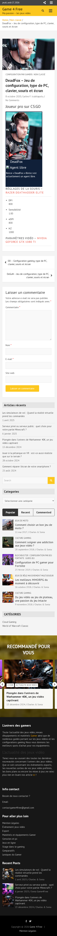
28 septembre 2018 (24, 549)
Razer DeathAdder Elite (25, 192)
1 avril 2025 (21, 879)
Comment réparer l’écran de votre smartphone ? (26, 466)
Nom (8, 345)
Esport (5, 830)
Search (51, 480)
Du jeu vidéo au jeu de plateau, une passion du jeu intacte (34, 598)
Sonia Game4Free (39, 891)
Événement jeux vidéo (13, 826)
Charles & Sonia (37, 532)
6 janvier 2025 (22, 891)
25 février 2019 (22, 569)
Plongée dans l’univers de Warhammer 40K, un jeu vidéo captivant (25, 696)
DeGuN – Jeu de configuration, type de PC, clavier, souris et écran (28, 275)
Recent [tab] (25, 512)
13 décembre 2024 (15, 704)
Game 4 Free (12, 9)
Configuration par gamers (19, 74)
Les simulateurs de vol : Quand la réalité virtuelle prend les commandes (33, 872)
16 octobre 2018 (23, 587)
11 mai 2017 (21, 532)
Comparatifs (8, 850)
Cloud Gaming (9, 621)
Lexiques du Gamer (12, 854)
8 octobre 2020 (13, 96)
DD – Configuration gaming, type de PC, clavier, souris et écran (27, 262)
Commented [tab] (43, 512)
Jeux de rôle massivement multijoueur (34, 575)
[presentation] (2, 684)
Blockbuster (21, 555)
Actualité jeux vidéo (26, 685)
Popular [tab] (10, 512)
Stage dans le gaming (13, 846)
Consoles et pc (9, 838)
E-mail (9, 359)
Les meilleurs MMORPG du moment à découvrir (31, 581)
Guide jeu (30, 558)
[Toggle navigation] (51, 10)
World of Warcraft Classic (15, 625)
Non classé (39, 74)
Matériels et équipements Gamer (19, 834)
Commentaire (13, 307)
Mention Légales (10, 822)
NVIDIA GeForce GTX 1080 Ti (26, 240)
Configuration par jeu (40, 555)
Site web (10, 372)
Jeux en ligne (9, 842)
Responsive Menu (44, 2)
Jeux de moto (21, 520)
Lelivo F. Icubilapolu (33, 96)
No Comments (12, 100)
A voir (10, 685)
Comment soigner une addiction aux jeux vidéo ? (34, 543)
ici (34, 774)
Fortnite (19, 558)
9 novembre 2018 (23, 604)
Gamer (34, 735)
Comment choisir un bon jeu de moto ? (33, 526)
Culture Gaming (23, 538)
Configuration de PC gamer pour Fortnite (34, 564)
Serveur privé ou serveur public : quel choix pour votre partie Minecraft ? (34, 886)
